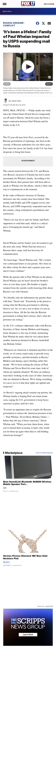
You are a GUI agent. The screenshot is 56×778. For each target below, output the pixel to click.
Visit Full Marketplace (44, 453)
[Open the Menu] (4, 4)
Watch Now (48, 4)
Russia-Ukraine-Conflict (14, 24)
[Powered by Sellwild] (49, 606)
